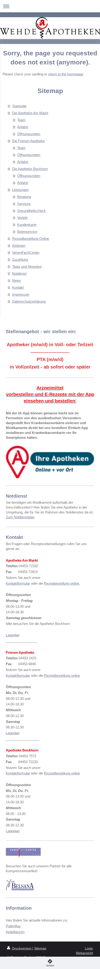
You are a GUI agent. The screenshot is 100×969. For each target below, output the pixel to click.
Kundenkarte (27, 225)
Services (24, 204)
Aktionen (18, 246)
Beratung (24, 197)
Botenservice (27, 232)
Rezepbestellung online (61, 583)
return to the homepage (65, 74)
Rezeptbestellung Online (30, 239)
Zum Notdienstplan (20, 517)
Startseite (19, 106)
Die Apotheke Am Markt (30, 113)
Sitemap (40, 948)
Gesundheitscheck (31, 211)
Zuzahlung (20, 260)
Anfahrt (22, 127)
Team (21, 120)
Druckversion (21, 948)
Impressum (21, 294)
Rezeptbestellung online (62, 675)
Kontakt (18, 287)
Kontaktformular (18, 583)
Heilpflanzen (15, 932)
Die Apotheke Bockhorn (30, 169)
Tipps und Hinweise (27, 266)
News (16, 280)
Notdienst (19, 273)
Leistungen (20, 190)
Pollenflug (13, 926)
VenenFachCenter (26, 253)
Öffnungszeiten (28, 134)
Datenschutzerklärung (29, 301)
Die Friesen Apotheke (28, 141)
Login (89, 948)
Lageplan (13, 635)
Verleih (22, 218)
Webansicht (84, 953)
